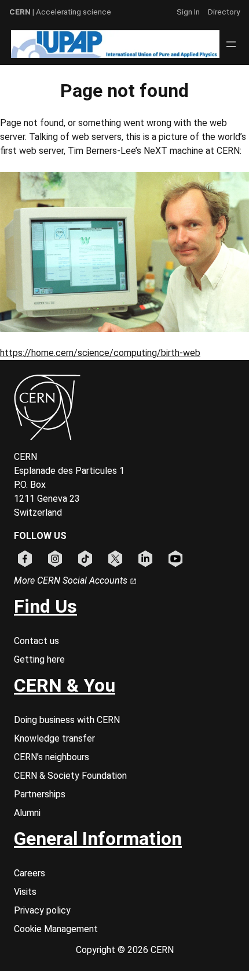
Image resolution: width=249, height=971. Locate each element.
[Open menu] (231, 44)
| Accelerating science (60, 11)
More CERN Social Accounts (72, 580)
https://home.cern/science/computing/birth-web (100, 352)
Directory (224, 11)
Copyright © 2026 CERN (125, 949)
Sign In (188, 11)
